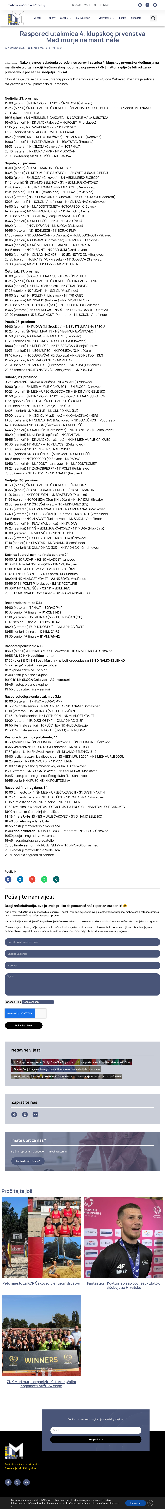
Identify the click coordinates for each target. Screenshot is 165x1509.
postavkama (112, 1503)
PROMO (122, 18)
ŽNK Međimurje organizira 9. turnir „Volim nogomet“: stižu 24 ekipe (41, 1383)
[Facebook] (140, 5)
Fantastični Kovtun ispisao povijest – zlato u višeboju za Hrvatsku (123, 1285)
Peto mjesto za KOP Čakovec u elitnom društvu (41, 1283)
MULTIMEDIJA (105, 18)
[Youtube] (155, 5)
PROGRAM (136, 18)
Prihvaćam (135, 1503)
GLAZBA (64, 18)
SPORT (52, 18)
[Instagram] (147, 5)
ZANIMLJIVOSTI (83, 18)
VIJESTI (37, 18)
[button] (153, 18)
